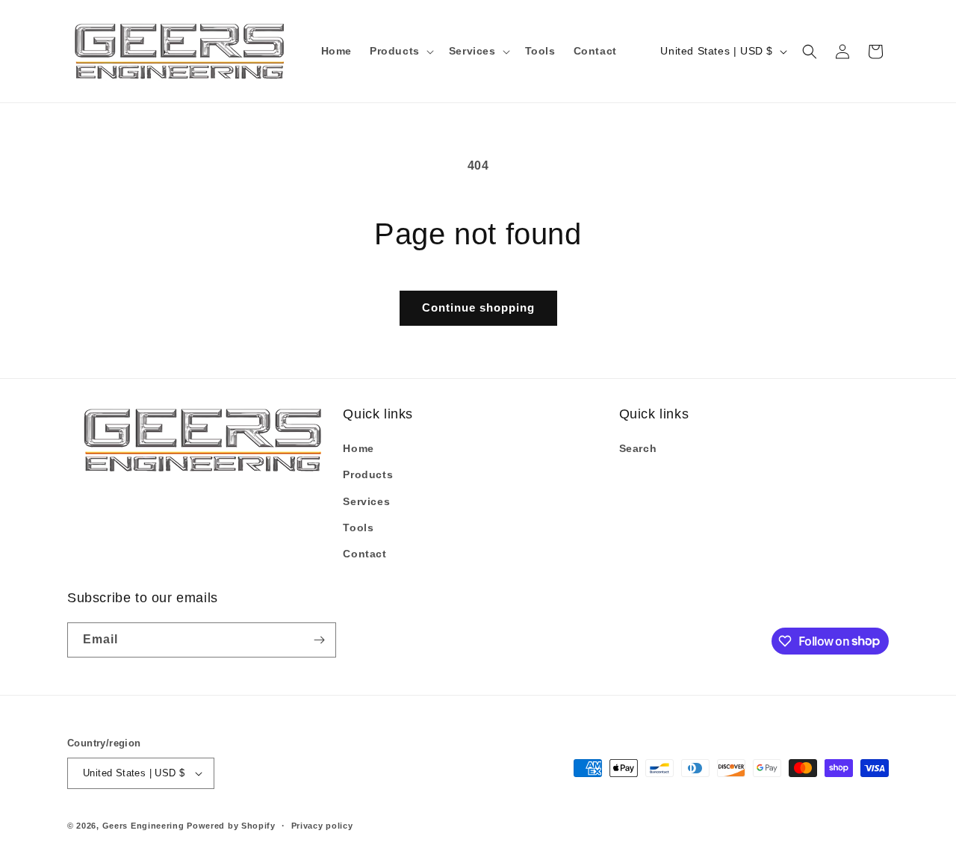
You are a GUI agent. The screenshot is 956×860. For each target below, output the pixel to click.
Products (368, 474)
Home (358, 448)
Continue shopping (478, 307)
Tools (358, 527)
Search (638, 448)
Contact (364, 554)
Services (366, 501)
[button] (400, 50)
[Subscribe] (318, 640)
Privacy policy (322, 825)
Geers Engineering (143, 825)
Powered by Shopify (231, 825)
